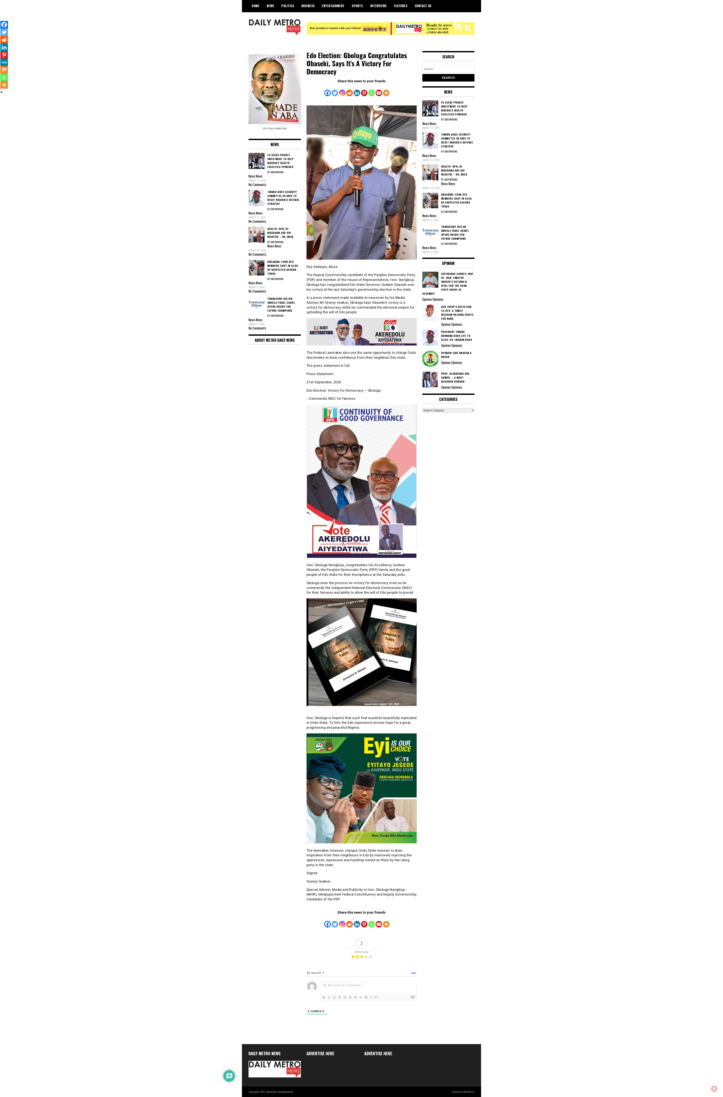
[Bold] (323, 997)
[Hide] (1, 92)
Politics (287, 6)
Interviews (378, 6)
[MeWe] (4, 62)
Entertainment (333, 6)
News (270, 6)
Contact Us (423, 6)
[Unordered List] (350, 997)
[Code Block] (360, 997)
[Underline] (334, 997)
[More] (386, 90)
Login (413, 973)
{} (371, 997)
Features (400, 6)
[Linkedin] (357, 90)
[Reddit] (349, 90)
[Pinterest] (364, 90)
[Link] (366, 997)
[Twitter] (335, 90)
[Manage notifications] (714, 1089)
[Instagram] (342, 90)
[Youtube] (379, 90)
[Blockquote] (355, 997)
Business (308, 6)
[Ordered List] (345, 997)
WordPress (469, 1092)
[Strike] (339, 997)
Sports (357, 6)
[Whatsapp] (371, 90)
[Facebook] (327, 90)
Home (255, 6)
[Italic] (329, 997)
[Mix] (4, 70)
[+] (376, 997)
